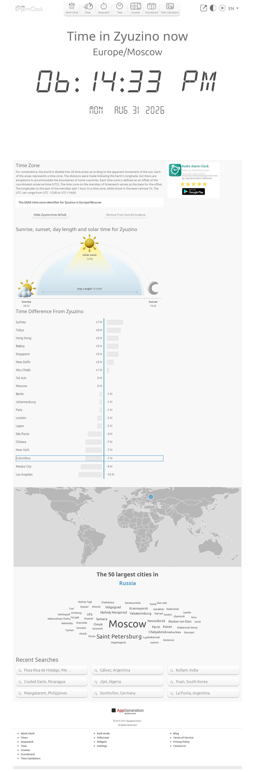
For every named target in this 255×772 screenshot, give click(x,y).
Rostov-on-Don (179, 621)
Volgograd (113, 607)
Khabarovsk (153, 637)
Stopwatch (27, 741)
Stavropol (189, 632)
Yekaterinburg (140, 613)
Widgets (102, 741)
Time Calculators (30, 758)
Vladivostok (172, 609)
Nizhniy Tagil (85, 602)
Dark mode (103, 733)
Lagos (20, 425)
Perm (156, 627)
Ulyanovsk (179, 616)
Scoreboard (28, 754)
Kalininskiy (67, 623)
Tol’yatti (74, 617)
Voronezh (97, 628)
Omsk (98, 624)
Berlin (20, 394)
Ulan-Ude (162, 603)
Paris (19, 410)
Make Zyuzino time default (50, 214)
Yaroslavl (81, 628)
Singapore (23, 354)
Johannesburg (26, 402)
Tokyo (20, 330)
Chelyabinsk (157, 632)
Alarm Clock (28, 733)
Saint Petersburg (119, 636)
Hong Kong (23, 338)
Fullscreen (103, 737)
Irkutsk (83, 633)
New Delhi (23, 362)
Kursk (198, 621)
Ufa (89, 614)
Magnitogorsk (118, 642)
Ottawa (21, 441)
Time (24, 746)
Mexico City (23, 466)
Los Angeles (24, 474)
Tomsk (152, 604)
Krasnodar (81, 622)
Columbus (23, 458)
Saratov (168, 614)
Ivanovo (154, 642)
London (21, 417)
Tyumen (69, 630)
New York (22, 449)
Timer (24, 737)
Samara (101, 619)
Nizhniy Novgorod (113, 612)
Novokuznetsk (133, 603)
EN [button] (231, 8)
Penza (91, 636)
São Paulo (22, 433)
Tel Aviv (21, 378)
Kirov (194, 617)
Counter (25, 750)
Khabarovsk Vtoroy (187, 627)
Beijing (20, 346)
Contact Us (179, 746)
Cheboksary (107, 602)
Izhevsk (96, 606)
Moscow (21, 386)
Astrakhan (158, 609)
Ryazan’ (84, 606)
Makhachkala (174, 632)
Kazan (167, 626)
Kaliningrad (64, 614)
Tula (144, 637)
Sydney (21, 322)
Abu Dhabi (23, 370)
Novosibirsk (156, 621)
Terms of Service (183, 737)
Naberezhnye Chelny (59, 618)
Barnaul (159, 613)
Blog (176, 733)
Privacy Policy (181, 741)
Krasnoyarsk (138, 608)
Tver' (71, 608)
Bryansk (88, 618)
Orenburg (76, 612)
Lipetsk (187, 612)
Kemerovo (168, 640)
